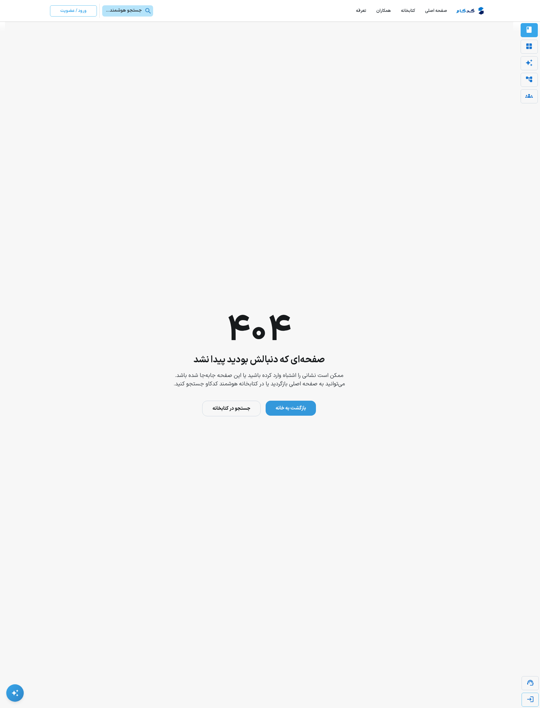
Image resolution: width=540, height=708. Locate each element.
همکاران (383, 10)
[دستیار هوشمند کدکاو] (15, 693)
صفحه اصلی (436, 10)
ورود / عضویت (73, 10)
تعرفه (361, 10)
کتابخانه (408, 10)
